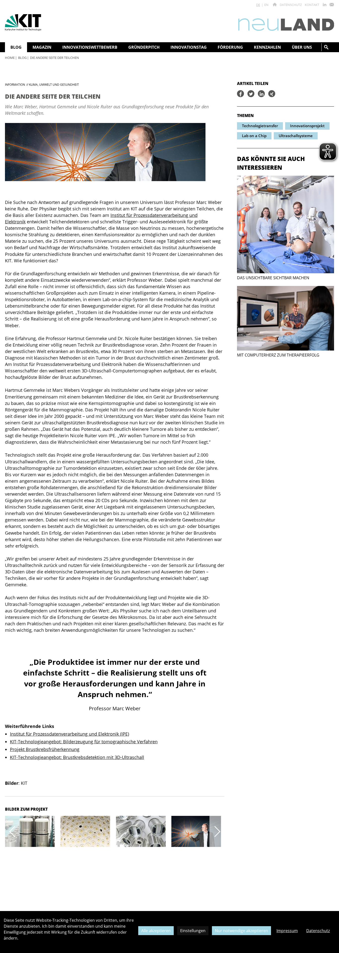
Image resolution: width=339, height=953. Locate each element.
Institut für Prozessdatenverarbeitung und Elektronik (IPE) (69, 734)
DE (258, 4)
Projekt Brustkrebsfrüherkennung (44, 749)
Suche (326, 47)
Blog (22, 57)
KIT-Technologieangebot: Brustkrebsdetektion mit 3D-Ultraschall (77, 757)
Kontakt (312, 4)
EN (266, 4)
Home (10, 57)
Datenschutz (291, 4)
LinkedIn (324, 4)
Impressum (287, 930)
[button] (12, 831)
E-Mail (331, 4)
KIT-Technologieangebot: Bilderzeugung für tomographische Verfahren (84, 742)
